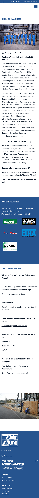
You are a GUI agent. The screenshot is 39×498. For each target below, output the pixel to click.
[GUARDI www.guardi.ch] (10, 246)
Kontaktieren (7, 179)
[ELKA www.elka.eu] (28, 233)
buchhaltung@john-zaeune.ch (14, 325)
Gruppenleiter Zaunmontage (13, 294)
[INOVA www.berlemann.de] (10, 221)
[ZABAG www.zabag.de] (28, 221)
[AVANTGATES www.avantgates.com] (10, 233)
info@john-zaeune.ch (30, 1)
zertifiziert (8, 113)
